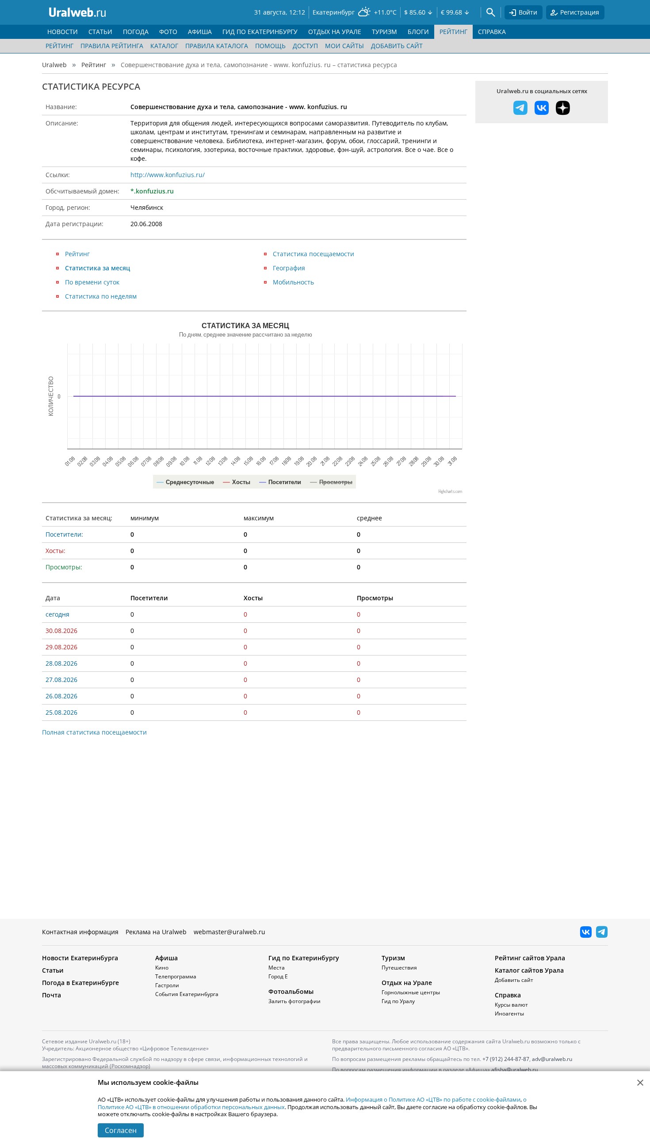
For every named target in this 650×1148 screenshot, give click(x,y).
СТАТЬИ (100, 31)
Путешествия (399, 967)
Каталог (164, 46)
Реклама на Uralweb (156, 932)
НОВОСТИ (62, 31)
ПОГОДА (136, 31)
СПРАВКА (492, 31)
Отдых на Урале (407, 982)
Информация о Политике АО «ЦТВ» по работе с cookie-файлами (433, 1099)
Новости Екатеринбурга (80, 958)
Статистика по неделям (101, 296)
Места (276, 967)
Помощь (270, 46)
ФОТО (168, 31)
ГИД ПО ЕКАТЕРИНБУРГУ (260, 31)
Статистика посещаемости (313, 254)
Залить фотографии (294, 1001)
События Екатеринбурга (186, 994)
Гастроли (167, 985)
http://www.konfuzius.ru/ (167, 174)
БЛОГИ (418, 31)
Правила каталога (216, 46)
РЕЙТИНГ (453, 31)
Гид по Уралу (398, 1001)
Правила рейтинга (111, 46)
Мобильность (293, 282)
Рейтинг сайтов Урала (530, 958)
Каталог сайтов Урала (529, 970)
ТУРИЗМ (384, 31)
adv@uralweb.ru (552, 1059)
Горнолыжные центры (411, 992)
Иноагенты (509, 1013)
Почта (51, 995)
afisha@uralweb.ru (514, 1069)
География (289, 268)
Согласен (121, 1130)
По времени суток (92, 282)
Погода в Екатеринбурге (80, 982)
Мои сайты (344, 46)
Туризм (393, 958)
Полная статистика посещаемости (94, 732)
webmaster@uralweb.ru (229, 932)
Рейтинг (59, 46)
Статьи (53, 970)
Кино (161, 967)
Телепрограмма (175, 976)
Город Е (278, 976)
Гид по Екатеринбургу (303, 958)
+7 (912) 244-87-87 (505, 1059)
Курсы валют (511, 1004)
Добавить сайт (397, 46)
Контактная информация (80, 932)
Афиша (166, 958)
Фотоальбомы (291, 991)
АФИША (200, 31)
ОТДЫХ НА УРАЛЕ (334, 31)
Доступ (305, 46)
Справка (508, 995)
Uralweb (54, 65)
